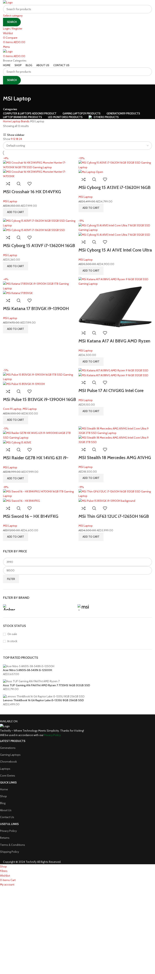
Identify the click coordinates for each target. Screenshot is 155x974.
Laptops (5, 768)
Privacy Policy (8, 831)
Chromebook (8, 761)
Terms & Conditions (12, 845)
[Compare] (8, 184)
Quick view (19, 184)
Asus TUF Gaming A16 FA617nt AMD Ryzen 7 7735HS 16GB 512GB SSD (46, 685)
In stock (12, 641)
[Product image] (39, 174)
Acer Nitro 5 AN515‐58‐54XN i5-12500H (27, 670)
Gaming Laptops (10, 755)
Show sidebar (15, 134)
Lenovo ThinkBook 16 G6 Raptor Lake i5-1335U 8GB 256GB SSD (43, 700)
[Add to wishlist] (29, 184)
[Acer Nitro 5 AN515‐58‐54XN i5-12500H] (28, 666)
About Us (6, 810)
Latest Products (12, 741)
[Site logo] (8, 2)
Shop (3, 796)
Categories (10, 109)
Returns (4, 838)
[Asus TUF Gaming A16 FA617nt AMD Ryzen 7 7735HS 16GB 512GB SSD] (31, 681)
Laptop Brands (21, 121)
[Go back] (8, 89)
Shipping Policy (9, 852)
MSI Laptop (10, 201)
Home (7, 121)
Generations (8, 748)
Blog (2, 803)
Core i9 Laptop (12, 409)
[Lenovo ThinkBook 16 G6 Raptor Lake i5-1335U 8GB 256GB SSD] (44, 696)
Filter (11, 579)
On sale (12, 634)
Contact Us (7, 817)
